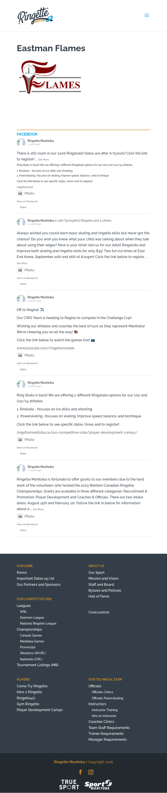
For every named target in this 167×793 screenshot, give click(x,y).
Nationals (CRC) (31, 659)
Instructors (97, 704)
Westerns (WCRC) (33, 653)
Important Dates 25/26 (35, 578)
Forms (22, 573)
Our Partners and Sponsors (39, 584)
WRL (23, 611)
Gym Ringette (28, 704)
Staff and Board (101, 584)
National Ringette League (38, 623)
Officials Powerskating (107, 698)
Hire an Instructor (104, 716)
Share (23, 207)
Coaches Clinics (101, 722)
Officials (95, 686)
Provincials (27, 647)
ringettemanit (25, 187)
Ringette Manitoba (41, 141)
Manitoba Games (32, 641)
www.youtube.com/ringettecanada (45, 348)
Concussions (99, 612)
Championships (29, 629)
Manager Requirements (108, 739)
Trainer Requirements (106, 734)
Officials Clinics (102, 692)
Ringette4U (26, 698)
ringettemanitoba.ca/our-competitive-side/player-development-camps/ (77, 432)
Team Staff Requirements (109, 728)
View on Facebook (27, 201)
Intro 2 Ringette (29, 692)
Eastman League (32, 617)
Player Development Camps (40, 710)
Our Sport (97, 573)
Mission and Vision (104, 578)
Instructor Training (105, 710)
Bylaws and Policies (105, 590)
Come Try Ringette (32, 686)
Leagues (24, 606)
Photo (29, 193)
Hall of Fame (99, 596)
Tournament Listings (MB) (37, 665)
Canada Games (31, 635)
